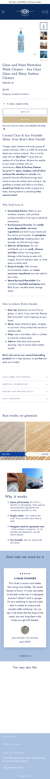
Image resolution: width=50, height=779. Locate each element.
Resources (9, 736)
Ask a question (11, 398)
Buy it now (25, 119)
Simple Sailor (12, 744)
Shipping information (15, 384)
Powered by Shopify (25, 776)
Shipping (6, 94)
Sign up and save (14, 752)
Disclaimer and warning (17, 377)
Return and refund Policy (18, 391)
